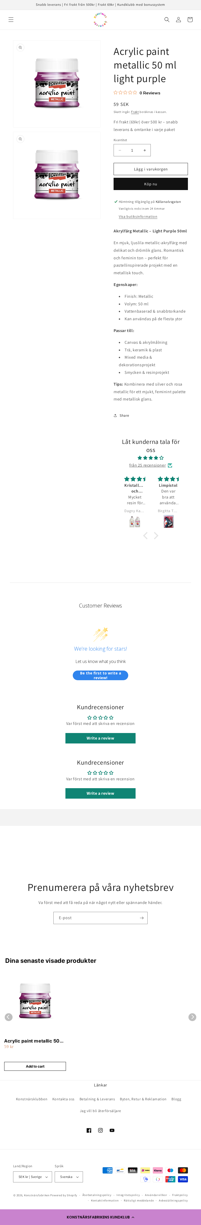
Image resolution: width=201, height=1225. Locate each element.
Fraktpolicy (180, 1195)
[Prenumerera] (141, 918)
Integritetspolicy (128, 1195)
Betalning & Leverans (97, 1099)
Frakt (135, 112)
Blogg (176, 1099)
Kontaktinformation (105, 1200)
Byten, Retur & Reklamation (143, 1099)
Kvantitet (120, 140)
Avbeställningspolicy (173, 1200)
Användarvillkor (156, 1195)
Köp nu (150, 183)
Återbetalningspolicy (96, 1195)
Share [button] (124, 415)
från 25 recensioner (147, 465)
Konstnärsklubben (32, 1099)
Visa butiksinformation (138, 216)
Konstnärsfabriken (37, 1195)
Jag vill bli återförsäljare (100, 1110)
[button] (100, 1217)
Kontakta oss (63, 1099)
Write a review (100, 738)
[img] (150, 458)
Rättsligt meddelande (139, 1200)
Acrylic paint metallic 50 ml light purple (32, 1041)
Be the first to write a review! (100, 675)
